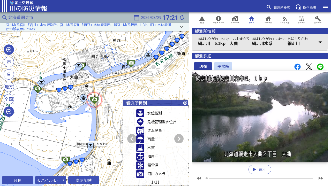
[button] (94, 27)
